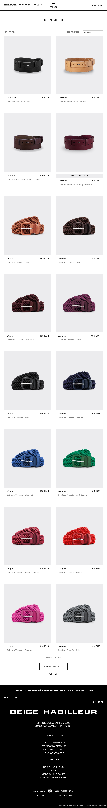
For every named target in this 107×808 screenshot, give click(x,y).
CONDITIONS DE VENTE (53, 777)
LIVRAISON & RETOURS (53, 746)
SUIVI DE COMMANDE (53, 742)
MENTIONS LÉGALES (53, 774)
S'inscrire (98, 702)
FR (36, 795)
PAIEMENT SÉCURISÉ (53, 749)
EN (42, 795)
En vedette (89, 32)
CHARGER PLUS (53, 666)
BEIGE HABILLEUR (53, 767)
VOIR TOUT (54, 674)
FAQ (53, 770)
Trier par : (73, 32)
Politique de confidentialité (71, 806)
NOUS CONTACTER (53, 753)
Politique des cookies (96, 806)
